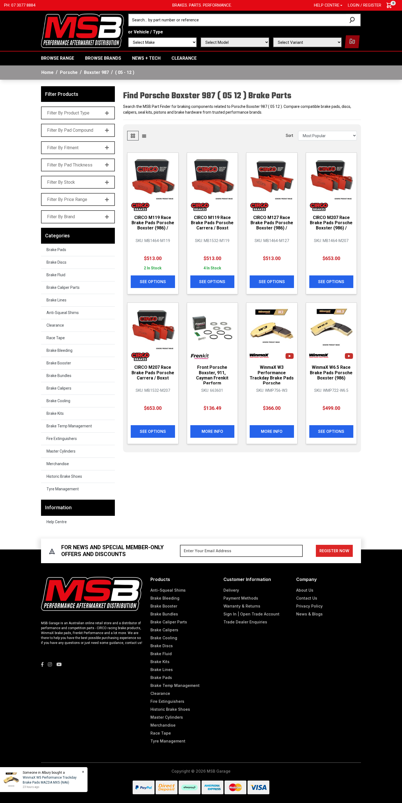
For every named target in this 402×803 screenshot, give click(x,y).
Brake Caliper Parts (63, 287)
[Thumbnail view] (133, 135)
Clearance (184, 58)
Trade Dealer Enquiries (245, 622)
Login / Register (364, 5)
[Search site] (353, 20)
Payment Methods (240, 598)
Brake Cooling (58, 401)
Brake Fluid (55, 275)
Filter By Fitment (62, 147)
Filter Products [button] (61, 94)
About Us (304, 590)
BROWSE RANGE (57, 58)
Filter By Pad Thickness (69, 165)
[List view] (144, 135)
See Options (153, 281)
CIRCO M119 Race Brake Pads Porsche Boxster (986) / (153, 223)
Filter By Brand (61, 216)
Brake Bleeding (59, 350)
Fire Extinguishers (61, 438)
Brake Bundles (58, 375)
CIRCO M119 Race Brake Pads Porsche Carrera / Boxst (212, 223)
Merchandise (57, 464)
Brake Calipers (58, 388)
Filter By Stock (61, 182)
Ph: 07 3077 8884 (19, 5)
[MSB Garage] (82, 30)
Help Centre (56, 522)
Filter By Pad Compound (70, 130)
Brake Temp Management (69, 426)
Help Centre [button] (326, 5)
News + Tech (146, 58)
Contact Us (306, 598)
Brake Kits (55, 413)
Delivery (231, 590)
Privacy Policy (309, 606)
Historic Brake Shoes (64, 476)
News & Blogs (309, 614)
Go (352, 42)
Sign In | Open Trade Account (251, 614)
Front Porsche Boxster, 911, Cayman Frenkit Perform (212, 375)
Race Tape (55, 338)
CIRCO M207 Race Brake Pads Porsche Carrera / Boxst (153, 372)
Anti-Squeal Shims (62, 312)
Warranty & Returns (241, 606)
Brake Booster (58, 363)
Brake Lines (56, 300)
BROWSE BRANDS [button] (103, 58)
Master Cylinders (60, 451)
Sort (289, 135)
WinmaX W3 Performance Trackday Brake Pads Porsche (272, 375)
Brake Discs (56, 262)
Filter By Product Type (68, 113)
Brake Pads (56, 249)
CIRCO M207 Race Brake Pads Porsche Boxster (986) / (331, 223)
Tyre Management (62, 489)
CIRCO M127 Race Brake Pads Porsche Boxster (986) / (271, 223)
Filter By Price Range (67, 199)
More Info (212, 431)
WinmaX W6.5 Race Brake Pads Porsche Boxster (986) (331, 372)
